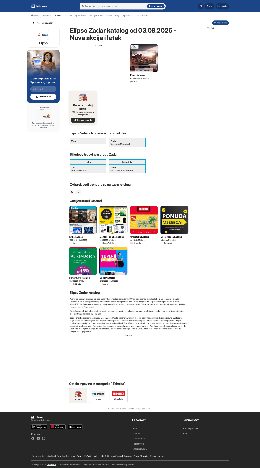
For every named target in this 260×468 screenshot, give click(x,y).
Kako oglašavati (190, 428)
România (128, 456)
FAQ (135, 428)
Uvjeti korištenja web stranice (96, 464)
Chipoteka (147, 329)
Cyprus (80, 456)
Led (78, 192)
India (96, 456)
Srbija (136, 456)
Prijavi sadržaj (139, 438)
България (70, 456)
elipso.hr (178, 318)
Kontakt (136, 433)
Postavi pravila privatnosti (70, 464)
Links (140, 329)
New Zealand (116, 456)
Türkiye (153, 456)
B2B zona (187, 433)
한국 (107, 456)
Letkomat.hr (51, 464)
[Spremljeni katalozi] (201, 6)
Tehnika (133, 329)
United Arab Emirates (55, 456)
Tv (72, 192)
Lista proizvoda (142, 15)
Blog (117, 15)
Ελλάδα (88, 456)
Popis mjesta (127, 15)
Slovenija (144, 456)
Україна (161, 456)
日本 (101, 456)
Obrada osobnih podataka (123, 464)
